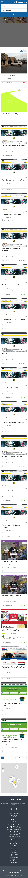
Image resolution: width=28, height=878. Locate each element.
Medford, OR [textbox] (8, 10)
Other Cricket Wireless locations (10, 711)
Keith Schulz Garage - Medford (13, 422)
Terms (5, 871)
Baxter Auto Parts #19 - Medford (13, 145)
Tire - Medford (7, 353)
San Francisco (14, 862)
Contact (22, 871)
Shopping (8, 708)
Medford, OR (6, 82)
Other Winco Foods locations (9, 638)
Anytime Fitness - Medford (11, 561)
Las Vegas (14, 852)
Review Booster (14, 834)
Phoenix (14, 859)
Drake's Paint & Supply (10, 114)
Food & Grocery (12, 633)
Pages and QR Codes (14, 836)
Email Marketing (14, 831)
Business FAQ (14, 826)
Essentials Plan (14, 838)
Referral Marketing (14, 833)
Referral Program (14, 813)
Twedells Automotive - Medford (13, 285)
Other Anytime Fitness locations (10, 567)
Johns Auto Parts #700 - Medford (14, 388)
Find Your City (14, 844)
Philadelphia (14, 857)
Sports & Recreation (10, 564)
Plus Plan (14, 839)
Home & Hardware (10, 117)
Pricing (14, 821)
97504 (10, 82)
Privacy (11, 871)
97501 (10, 121)
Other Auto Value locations (9, 151)
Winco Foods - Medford (10, 630)
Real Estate (8, 78)
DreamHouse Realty (9, 75)
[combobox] (14, 10)
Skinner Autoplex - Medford (12, 491)
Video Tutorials (14, 823)
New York (14, 856)
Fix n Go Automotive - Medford (13, 180)
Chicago (14, 845)
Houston (14, 850)
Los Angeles (14, 854)
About (16, 871)
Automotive (8, 149)
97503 (10, 224)
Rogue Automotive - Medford (12, 456)
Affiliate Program (14, 872)
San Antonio (14, 861)
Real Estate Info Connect (14, 829)
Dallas (14, 847)
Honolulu (14, 849)
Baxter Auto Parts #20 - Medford (14, 214)
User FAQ (14, 815)
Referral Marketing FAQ (14, 828)
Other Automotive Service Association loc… (12, 674)
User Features (14, 817)
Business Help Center (14, 824)
